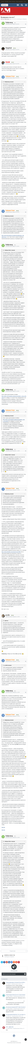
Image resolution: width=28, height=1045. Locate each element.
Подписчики (12, 951)
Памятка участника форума (9, 974)
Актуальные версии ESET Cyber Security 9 (15, 1007)
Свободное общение (22, 19)
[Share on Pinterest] (19, 962)
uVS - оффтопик (9, 1026)
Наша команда (12, 1)
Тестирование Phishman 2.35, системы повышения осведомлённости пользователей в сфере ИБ (16, 1014)
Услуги (2, 1)
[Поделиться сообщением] (25, 24)
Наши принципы (19, 1)
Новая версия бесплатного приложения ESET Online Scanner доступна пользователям (16, 994)
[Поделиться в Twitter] (2, 962)
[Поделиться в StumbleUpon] (16, 962)
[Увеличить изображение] (17, 136)
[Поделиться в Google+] (7, 962)
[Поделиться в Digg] (9, 962)
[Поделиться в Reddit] (14, 962)
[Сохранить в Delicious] (11, 962)
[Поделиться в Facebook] (4, 962)
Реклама (6, 1)
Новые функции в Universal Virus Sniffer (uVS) (16, 982)
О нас (25, 1)
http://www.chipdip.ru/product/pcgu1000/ (11, 551)
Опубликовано (12, 24)
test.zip (3, 827)
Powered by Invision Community (14, 1042)
